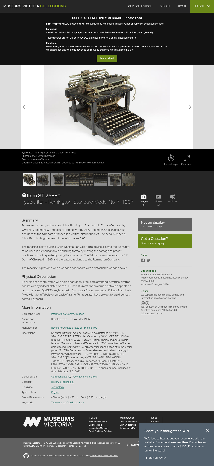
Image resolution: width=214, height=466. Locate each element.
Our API (165, 6)
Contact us (81, 446)
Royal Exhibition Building (100, 431)
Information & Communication (67, 314)
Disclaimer (61, 446)
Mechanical (91, 377)
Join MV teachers (128, 425)
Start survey (155, 458)
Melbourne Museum (98, 422)
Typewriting (77, 377)
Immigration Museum (98, 428)
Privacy (50, 446)
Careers (154, 422)
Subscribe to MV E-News (131, 428)
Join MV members (128, 422)
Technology (57, 387)
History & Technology (62, 382)
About (181, 6)
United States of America (78, 328)
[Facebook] (143, 261)
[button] (202, 6)
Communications (60, 377)
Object (55, 392)
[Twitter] (148, 261)
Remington (57, 328)
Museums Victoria (34, 6)
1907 (96, 328)
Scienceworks (95, 425)
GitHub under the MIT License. (104, 456)
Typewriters (57, 402)
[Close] (207, 431)
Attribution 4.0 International (89, 163)
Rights (71, 446)
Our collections (140, 6)
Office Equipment (74, 402)
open (160, 295)
